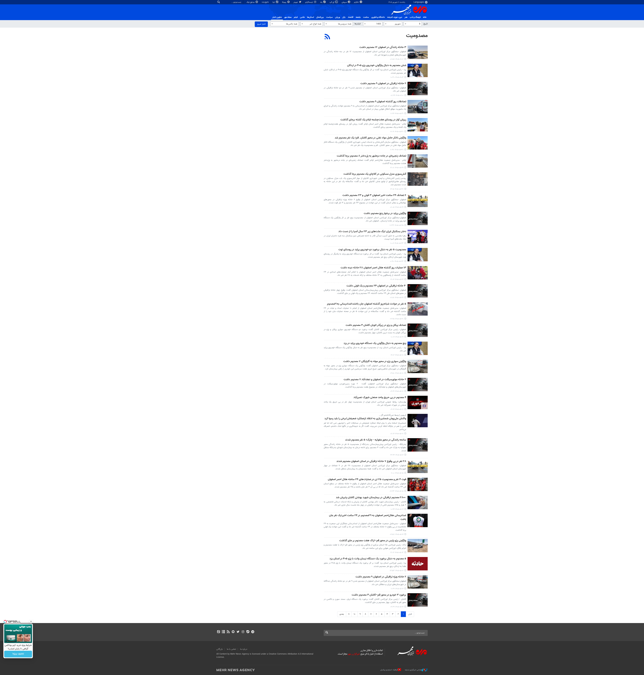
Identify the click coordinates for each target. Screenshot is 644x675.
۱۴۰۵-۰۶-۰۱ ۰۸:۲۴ (397, 95)
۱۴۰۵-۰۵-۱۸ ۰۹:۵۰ (397, 373)
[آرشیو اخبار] (223, 632)
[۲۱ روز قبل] (418, 348)
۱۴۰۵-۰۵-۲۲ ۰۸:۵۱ (397, 297)
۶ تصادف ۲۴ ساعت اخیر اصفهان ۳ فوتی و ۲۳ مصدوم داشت (374, 195)
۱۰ (354, 614)
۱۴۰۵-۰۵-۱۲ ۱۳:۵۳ (397, 570)
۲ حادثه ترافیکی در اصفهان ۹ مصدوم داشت (383, 84)
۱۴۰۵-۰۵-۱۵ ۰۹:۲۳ (397, 491)
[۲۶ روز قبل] (418, 545)
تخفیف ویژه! (18, 654)
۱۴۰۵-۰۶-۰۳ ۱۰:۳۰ (397, 77)
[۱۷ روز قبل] (418, 272)
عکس (302, 17)
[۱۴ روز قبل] (418, 218)
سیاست (329, 17)
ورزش (337, 17)
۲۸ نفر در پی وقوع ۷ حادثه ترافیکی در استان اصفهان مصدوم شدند (371, 461)
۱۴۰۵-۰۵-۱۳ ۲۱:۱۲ (397, 552)
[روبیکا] (233, 632)
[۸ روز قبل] (418, 106)
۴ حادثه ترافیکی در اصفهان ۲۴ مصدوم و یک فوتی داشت (376, 286)
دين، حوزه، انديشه (394, 17)
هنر (406, 17)
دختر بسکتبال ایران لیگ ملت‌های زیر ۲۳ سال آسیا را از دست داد (372, 232)
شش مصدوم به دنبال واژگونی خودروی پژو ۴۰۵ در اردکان (376, 66)
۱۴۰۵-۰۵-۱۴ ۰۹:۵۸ (397, 534)
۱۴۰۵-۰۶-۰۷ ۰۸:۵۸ (397, 59)
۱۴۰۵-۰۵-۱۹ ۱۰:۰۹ (397, 337)
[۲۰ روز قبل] (418, 330)
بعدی (341, 614)
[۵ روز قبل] (418, 70)
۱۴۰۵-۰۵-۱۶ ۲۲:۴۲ (397, 455)
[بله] (248, 632)
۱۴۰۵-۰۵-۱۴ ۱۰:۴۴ (397, 509)
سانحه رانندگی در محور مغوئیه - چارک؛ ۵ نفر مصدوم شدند (375, 440)
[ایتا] (218, 632)
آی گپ (332, 2)
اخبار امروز (261, 24)
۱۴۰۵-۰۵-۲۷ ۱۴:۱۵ (397, 189)
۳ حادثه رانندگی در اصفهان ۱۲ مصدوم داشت (382, 47)
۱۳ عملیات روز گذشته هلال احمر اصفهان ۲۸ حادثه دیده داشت (373, 268)
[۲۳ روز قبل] (418, 445)
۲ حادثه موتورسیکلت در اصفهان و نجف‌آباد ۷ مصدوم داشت (375, 380)
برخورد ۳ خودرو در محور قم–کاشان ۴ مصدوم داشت (379, 595)
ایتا (274, 2)
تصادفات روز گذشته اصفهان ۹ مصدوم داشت (382, 102)
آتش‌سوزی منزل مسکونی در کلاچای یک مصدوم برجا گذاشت (374, 174)
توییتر (295, 2)
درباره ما (243, 649)
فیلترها (358, 23)
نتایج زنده (265, 2)
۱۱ (349, 614)
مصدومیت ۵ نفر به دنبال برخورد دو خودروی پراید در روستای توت (372, 250)
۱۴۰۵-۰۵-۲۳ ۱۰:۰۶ (397, 243)
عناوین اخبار (277, 17)
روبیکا (284, 2)
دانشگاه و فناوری (378, 17)
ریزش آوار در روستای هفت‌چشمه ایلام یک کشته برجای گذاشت (373, 120)
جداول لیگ (251, 2)
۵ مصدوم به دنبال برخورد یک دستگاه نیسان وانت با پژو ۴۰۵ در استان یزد (368, 559)
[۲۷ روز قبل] (418, 563)
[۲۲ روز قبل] (418, 420)
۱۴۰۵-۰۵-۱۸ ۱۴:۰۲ (397, 355)
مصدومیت (417, 36)
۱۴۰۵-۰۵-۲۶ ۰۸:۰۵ (397, 207)
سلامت (366, 17)
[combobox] (413, 23)
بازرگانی (219, 649)
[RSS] (327, 37)
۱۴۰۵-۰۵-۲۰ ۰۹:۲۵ (397, 318)
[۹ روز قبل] (418, 124)
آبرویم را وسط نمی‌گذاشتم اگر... (392, 415)
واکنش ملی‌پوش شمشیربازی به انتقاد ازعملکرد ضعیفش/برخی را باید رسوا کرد (365, 419)
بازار (343, 17)
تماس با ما (231, 649)
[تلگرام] (253, 632)
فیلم (296, 17)
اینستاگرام (309, 2)
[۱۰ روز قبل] (418, 161)
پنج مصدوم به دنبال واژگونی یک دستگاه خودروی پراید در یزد (375, 343)
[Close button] (31, 621)
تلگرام (356, 2)
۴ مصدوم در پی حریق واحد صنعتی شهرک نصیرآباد (380, 398)
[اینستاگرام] (243, 632)
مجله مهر (287, 17)
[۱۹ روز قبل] (418, 309)
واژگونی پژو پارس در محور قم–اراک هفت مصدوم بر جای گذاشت (372, 541)
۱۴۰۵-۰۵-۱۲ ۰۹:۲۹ (397, 606)
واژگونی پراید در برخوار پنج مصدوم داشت (385, 214)
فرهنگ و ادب (415, 17)
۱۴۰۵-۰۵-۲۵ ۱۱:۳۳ (397, 225)
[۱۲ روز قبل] (418, 179)
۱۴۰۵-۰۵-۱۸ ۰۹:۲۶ (397, 391)
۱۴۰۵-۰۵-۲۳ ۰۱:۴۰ (397, 261)
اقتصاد (350, 17)
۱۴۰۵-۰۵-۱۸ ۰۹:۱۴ (397, 409)
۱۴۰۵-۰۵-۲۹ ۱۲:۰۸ (397, 167)
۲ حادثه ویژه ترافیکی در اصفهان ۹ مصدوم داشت (381, 577)
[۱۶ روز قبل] (418, 236)
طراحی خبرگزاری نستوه (413, 669)
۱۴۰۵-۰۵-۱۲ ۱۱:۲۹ (397, 588)
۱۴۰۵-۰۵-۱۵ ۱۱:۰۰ (397, 473)
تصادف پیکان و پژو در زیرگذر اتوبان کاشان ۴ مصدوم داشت (376, 325)
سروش (344, 2)
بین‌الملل (320, 17)
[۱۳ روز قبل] (418, 200)
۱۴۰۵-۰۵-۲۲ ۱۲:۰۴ (397, 279)
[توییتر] (238, 632)
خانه (424, 17)
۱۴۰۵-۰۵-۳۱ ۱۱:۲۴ (397, 113)
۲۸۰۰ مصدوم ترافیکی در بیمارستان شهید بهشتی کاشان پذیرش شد (371, 498)
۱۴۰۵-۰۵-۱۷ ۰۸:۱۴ (397, 433)
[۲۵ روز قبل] (418, 502)
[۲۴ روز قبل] (418, 466)
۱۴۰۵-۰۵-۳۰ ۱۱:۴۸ (397, 149)
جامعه (358, 17)
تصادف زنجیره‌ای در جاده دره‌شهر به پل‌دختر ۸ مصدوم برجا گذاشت (371, 156)
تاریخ (425, 23)
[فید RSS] (228, 632)
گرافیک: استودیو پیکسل (389, 669)
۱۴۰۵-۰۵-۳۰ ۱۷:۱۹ (397, 131)
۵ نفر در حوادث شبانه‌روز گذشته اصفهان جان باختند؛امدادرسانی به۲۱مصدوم (366, 304)
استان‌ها (310, 17)
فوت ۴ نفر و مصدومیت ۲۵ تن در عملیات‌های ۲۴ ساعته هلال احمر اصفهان (367, 480)
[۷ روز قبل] (418, 88)
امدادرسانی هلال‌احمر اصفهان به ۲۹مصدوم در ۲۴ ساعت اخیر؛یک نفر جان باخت (367, 517)
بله (321, 2)
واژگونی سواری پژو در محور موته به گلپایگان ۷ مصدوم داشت (374, 362)
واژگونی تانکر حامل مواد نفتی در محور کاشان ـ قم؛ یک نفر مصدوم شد (370, 138)
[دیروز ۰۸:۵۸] (418, 52)
